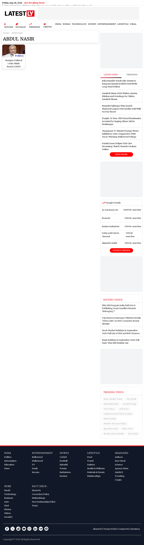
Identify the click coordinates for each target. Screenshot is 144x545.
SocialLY (8, 517)
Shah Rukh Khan (111, 404)
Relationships (93, 476)
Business (8, 498)
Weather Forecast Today (115, 424)
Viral (6, 505)
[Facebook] (7, 529)
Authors (119, 457)
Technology (10, 494)
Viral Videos (109, 409)
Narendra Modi (111, 429)
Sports (64, 453)
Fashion (91, 464)
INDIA (58, 24)
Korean (35, 472)
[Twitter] (13, 529)
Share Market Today (113, 399)
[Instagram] (29, 529)
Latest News (111, 74)
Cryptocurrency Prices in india (118, 414)
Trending (132, 74)
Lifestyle (93, 453)
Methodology (38, 498)
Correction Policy (40, 494)
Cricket (63, 457)
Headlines (121, 453)
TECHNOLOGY (79, 24)
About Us (36, 490)
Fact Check (131, 399)
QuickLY (119, 472)
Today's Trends (121, 250)
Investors (135, 529)
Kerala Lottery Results (114, 434)
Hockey (63, 476)
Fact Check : (40, 486)
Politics (19, 55)
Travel (90, 461)
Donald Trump (129, 404)
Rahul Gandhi (110, 419)
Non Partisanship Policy (43, 502)
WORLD (66, 24)
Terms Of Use (110, 529)
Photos (7, 509)
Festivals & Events (95, 472)
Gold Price (124, 409)
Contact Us (123, 529)
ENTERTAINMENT (107, 24)
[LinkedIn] (35, 529)
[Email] (46, 529)
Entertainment (42, 453)
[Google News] (41, 529)
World (7, 490)
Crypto (118, 480)
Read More (121, 154)
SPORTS (92, 24)
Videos (7, 513)
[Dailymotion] (18, 529)
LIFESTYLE (123, 24)
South (35, 468)
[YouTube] (24, 529)
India (7, 453)
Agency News (121, 468)
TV (33, 464)
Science (119, 464)
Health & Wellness (96, 468)
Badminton (65, 472)
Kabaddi (64, 464)
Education (9, 464)
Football (64, 461)
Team (35, 505)
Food (89, 457)
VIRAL (133, 24)
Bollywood (37, 457)
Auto (6, 502)
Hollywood (37, 461)
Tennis (63, 468)
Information (10, 461)
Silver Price (127, 429)
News (7, 468)
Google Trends (113, 203)
